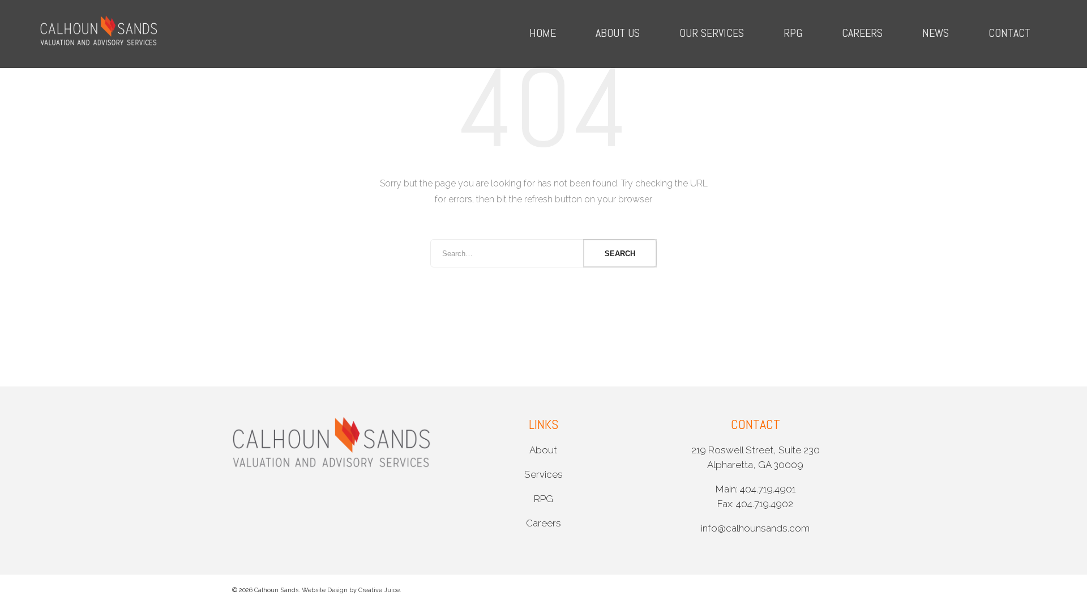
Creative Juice (379, 590)
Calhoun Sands (276, 590)
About (543, 450)
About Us (618, 33)
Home (542, 33)
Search (620, 253)
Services (543, 474)
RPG (793, 33)
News (935, 33)
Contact (1009, 33)
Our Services (711, 33)
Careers (862, 33)
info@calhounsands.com (755, 528)
